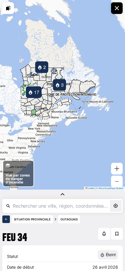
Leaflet (91, 188)
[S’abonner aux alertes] (104, 234)
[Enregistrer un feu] (117, 234)
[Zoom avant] (117, 168)
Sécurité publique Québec (111, 188)
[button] (41, 67)
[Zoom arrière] (117, 181)
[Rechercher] (8, 206)
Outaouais (69, 219)
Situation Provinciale (32, 219)
